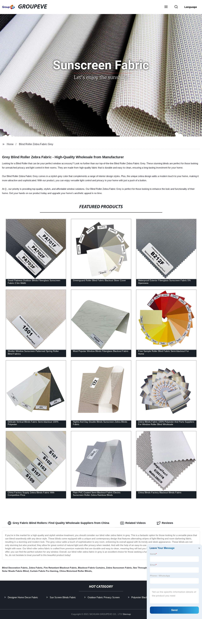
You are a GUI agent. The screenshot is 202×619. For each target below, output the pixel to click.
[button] (166, 7)
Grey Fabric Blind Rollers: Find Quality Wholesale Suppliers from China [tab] (61, 523)
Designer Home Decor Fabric (23, 597)
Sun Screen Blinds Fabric (63, 597)
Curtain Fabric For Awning (44, 571)
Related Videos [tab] (135, 523)
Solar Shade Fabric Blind (15, 571)
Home (10, 144)
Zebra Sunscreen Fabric (119, 567)
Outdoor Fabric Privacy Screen (104, 597)
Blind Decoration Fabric (15, 567)
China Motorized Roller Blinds (75, 571)
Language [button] (190, 7)
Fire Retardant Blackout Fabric (60, 567)
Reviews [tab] (167, 523)
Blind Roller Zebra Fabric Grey (36, 144)
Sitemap (127, 614)
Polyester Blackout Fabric (144, 597)
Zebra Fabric (35, 567)
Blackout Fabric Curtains (91, 567)
